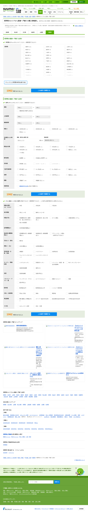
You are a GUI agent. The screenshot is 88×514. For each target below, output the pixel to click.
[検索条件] (57, 2)
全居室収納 (71, 251)
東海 (23, 501)
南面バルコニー (56, 279)
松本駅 (47, 404)
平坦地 (70, 416)
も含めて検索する (29, 186)
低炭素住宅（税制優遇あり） (42, 234)
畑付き (66, 416)
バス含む (22, 152)
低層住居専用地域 (73, 293)
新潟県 (7, 32)
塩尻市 (69, 58)
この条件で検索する (44, 90)
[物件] (45, 2)
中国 (33, 501)
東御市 (69, 61)
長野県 (33, 16)
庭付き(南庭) (6, 415)
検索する (57, 481)
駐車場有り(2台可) (14, 415)
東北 (9, 501)
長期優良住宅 (11, 416)
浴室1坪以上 (39, 273)
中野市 (48, 55)
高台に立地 (23, 293)
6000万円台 (41, 428)
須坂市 (28, 52)
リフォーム (60, 12)
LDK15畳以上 (23, 246)
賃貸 (26, 12)
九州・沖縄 (37, 501)
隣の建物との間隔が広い (26, 299)
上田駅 (14, 404)
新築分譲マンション (40, 490)
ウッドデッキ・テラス (26, 279)
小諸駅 (42, 404)
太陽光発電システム (73, 218)
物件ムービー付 (40, 212)
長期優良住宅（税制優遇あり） (26, 234)
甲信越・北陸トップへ (19, 481)
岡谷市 (28, 49)
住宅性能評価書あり (25, 228)
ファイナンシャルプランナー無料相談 (28, 494)
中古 (35, 12)
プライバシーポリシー (60, 508)
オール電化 (55, 218)
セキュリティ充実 (24, 306)
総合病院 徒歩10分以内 (58, 298)
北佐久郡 (70, 63)
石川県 (24, 32)
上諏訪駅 (29, 404)
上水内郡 (49, 75)
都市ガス (38, 268)
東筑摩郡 (69, 69)
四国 (29, 501)
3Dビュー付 (23, 212)
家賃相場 (32, 490)
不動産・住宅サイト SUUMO (10, 16)
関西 (26, 501)
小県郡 (28, 66)
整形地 (54, 293)
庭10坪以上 (23, 282)
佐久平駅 (10, 404)
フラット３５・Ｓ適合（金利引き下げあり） (58, 234)
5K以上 (36, 422)
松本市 (49, 46)
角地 (37, 293)
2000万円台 (13, 428)
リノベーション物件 (11, 492)
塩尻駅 (38, 404)
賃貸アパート (18, 490)
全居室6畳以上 (40, 246)
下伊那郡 (28, 69)
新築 (31, 12)
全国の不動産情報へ (7, 481)
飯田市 (48, 49)
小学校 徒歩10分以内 (74, 298)
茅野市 (48, 58)
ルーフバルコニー (40, 279)
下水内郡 (69, 75)
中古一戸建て (22, 436)
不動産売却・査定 (35, 492)
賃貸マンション (10, 490)
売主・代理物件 (49, 415)
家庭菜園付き (60, 416)
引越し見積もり (49, 492)
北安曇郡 (28, 72)
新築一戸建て (21, 16)
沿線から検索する (79, 25)
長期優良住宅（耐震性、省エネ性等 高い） (26, 218)
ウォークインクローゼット (26, 256)
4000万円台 (27, 428)
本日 (21, 205)
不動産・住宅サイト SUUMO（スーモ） (13, 488)
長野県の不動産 (7, 434)
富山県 (15, 32)
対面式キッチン (40, 262)
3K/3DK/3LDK (22, 422)
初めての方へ (38, 508)
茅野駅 (24, 404)
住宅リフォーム (26, 492)
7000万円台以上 (49, 428)
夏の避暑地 (53, 416)
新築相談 (43, 492)
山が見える (46, 416)
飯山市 (28, 58)
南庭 (69, 279)
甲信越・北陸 (28, 16)
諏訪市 (69, 49)
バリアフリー (39, 251)
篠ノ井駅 (19, 404)
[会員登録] (73, 2)
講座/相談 (76, 12)
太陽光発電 (67, 415)
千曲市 (48, 61)
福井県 (32, 32)
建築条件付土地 (24, 186)
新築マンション (6, 436)
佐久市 (28, 61)
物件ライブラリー (14, 494)
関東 (12, 501)
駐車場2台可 (23, 288)
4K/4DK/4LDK (30, 422)
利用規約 (52, 508)
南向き (21, 240)
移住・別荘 (17, 416)
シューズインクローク (42, 255)
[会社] (51, 2)
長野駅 (4, 404)
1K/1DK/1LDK (6, 422)
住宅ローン (5, 494)
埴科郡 (48, 72)
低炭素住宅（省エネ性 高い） (42, 218)
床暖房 (21, 251)
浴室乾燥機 (23, 273)
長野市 (28, 46)
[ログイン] (81, 2)
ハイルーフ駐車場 (57, 288)
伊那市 (69, 52)
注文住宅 (50, 12)
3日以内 (38, 205)
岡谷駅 (34, 404)
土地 (54, 12)
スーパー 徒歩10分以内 (42, 298)
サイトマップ (45, 508)
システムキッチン (24, 262)
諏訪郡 (48, 66)
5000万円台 (34, 428)
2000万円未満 (6, 428)
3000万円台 (20, 428)
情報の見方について (80, 460)
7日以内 (54, 205)
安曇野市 (29, 63)
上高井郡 (69, 72)
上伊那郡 (69, 66)
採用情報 (81, 508)
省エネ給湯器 (23, 222)
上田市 (69, 46)
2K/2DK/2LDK (14, 422)
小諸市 (48, 52)
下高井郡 (28, 75)
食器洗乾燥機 (23, 268)
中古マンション (14, 436)
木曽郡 (48, 69)
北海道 (4, 501)
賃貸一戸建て (26, 490)
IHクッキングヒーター (74, 262)
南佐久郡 (49, 63)
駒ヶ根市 (28, 55)
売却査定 (71, 12)
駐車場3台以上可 (40, 288)
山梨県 (41, 32)
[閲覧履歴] (66, 2)
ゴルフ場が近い (77, 416)
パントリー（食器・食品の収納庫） (58, 263)
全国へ (17, 8)
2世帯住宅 (55, 251)
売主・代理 (39, 306)
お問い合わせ (70, 508)
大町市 (69, 55)
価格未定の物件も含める (26, 110)
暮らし (82, 12)
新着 (79, 415)
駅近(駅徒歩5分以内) (59, 415)
